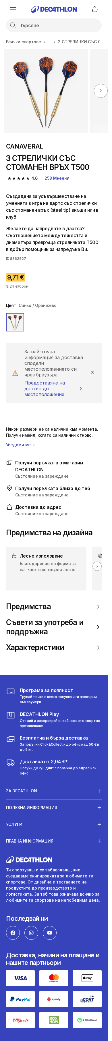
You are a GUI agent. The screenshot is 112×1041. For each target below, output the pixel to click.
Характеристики (35, 647)
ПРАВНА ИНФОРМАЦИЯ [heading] (29, 841)
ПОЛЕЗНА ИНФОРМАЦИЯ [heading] (31, 807)
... (49, 41)
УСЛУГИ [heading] (14, 824)
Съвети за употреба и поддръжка (44, 627)
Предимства (28, 606)
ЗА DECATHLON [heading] (21, 790)
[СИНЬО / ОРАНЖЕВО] (15, 322)
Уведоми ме (19, 444)
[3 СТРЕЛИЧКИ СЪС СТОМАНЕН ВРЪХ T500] (46, 91)
